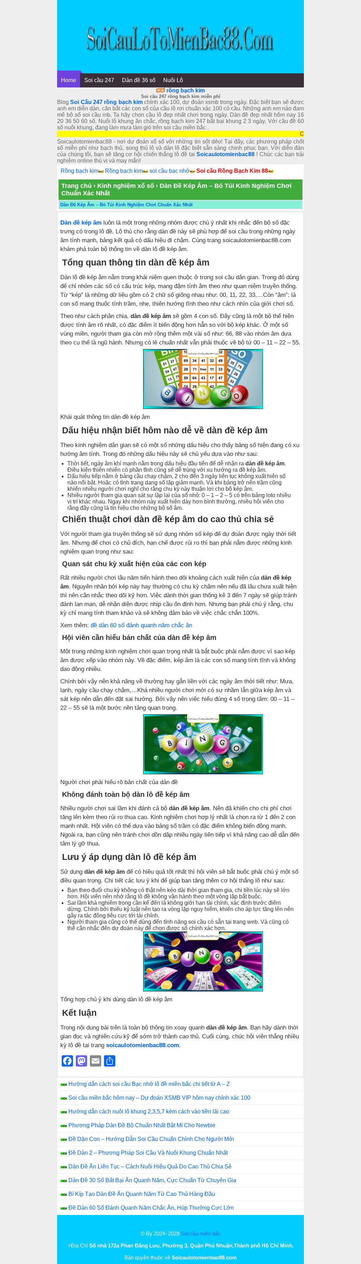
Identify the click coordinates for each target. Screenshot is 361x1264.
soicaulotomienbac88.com (142, 1045)
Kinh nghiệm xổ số (125, 185)
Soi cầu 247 (99, 80)
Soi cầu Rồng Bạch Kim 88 (232, 171)
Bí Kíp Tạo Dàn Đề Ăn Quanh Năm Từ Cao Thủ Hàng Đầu (141, 1194)
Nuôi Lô (173, 80)
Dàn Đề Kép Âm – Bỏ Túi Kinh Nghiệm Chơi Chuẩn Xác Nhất (126, 204)
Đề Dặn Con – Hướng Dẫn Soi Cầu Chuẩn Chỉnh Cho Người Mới (151, 1139)
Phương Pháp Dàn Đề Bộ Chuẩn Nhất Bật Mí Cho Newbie (141, 1125)
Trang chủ (76, 185)
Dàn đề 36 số (138, 80)
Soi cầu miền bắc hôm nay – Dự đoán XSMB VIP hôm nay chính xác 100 (159, 1098)
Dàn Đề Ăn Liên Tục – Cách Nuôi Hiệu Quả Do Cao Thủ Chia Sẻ (150, 1167)
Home (68, 80)
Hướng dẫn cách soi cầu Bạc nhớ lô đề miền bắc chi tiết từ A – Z (149, 1084)
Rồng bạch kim (79, 171)
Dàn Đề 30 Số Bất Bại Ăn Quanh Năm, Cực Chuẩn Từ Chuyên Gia (152, 1180)
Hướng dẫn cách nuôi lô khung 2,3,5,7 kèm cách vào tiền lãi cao (148, 1112)
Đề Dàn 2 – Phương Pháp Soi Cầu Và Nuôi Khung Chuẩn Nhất (148, 1153)
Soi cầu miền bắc (201, 1233)
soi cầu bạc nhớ (169, 171)
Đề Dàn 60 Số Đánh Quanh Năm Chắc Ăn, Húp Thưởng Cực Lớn (151, 1208)
